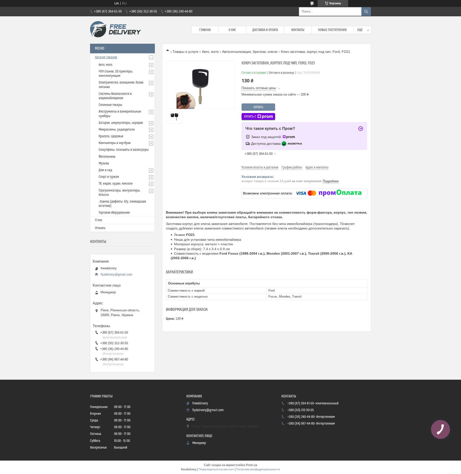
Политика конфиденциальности (258, 469)
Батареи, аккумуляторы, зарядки (121, 123)
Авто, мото (210, 52)
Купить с (250, 117)
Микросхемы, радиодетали (117, 130)
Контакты (297, 30)
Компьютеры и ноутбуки (115, 143)
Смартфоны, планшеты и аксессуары (124, 150)
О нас (232, 30)
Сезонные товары (110, 105)
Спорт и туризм (109, 177)
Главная (205, 30)
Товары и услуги (185, 52)
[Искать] (366, 11)
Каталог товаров (106, 57)
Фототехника (107, 157)
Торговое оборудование (114, 213)
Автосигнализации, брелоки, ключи (249, 52)
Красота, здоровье (111, 136)
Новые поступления (332, 30)
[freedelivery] (115, 30)
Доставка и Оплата (265, 30)
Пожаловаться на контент (216, 469)
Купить (258, 107)
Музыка (104, 163)
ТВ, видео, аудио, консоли (116, 184)
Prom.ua (251, 465)
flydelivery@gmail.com (116, 274)
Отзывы (100, 228)
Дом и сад (105, 170)
